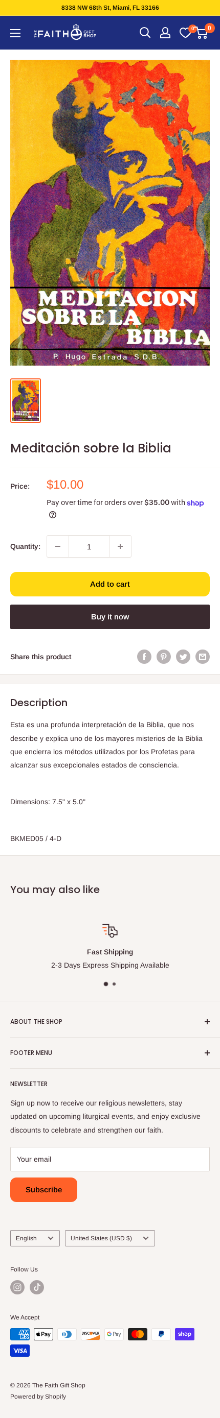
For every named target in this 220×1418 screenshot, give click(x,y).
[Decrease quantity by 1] (58, 546)
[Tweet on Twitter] (183, 657)
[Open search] (145, 32)
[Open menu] (15, 33)
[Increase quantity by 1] (120, 546)
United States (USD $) (101, 1238)
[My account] (165, 32)
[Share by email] (202, 657)
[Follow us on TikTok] (37, 1287)
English (26, 1238)
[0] (185, 32)
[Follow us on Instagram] (17, 1287)
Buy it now (110, 616)
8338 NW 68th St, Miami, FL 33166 (110, 7)
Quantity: (25, 546)
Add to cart (110, 584)
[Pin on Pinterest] (164, 657)
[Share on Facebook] (144, 657)
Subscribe (44, 1189)
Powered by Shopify (38, 1396)
